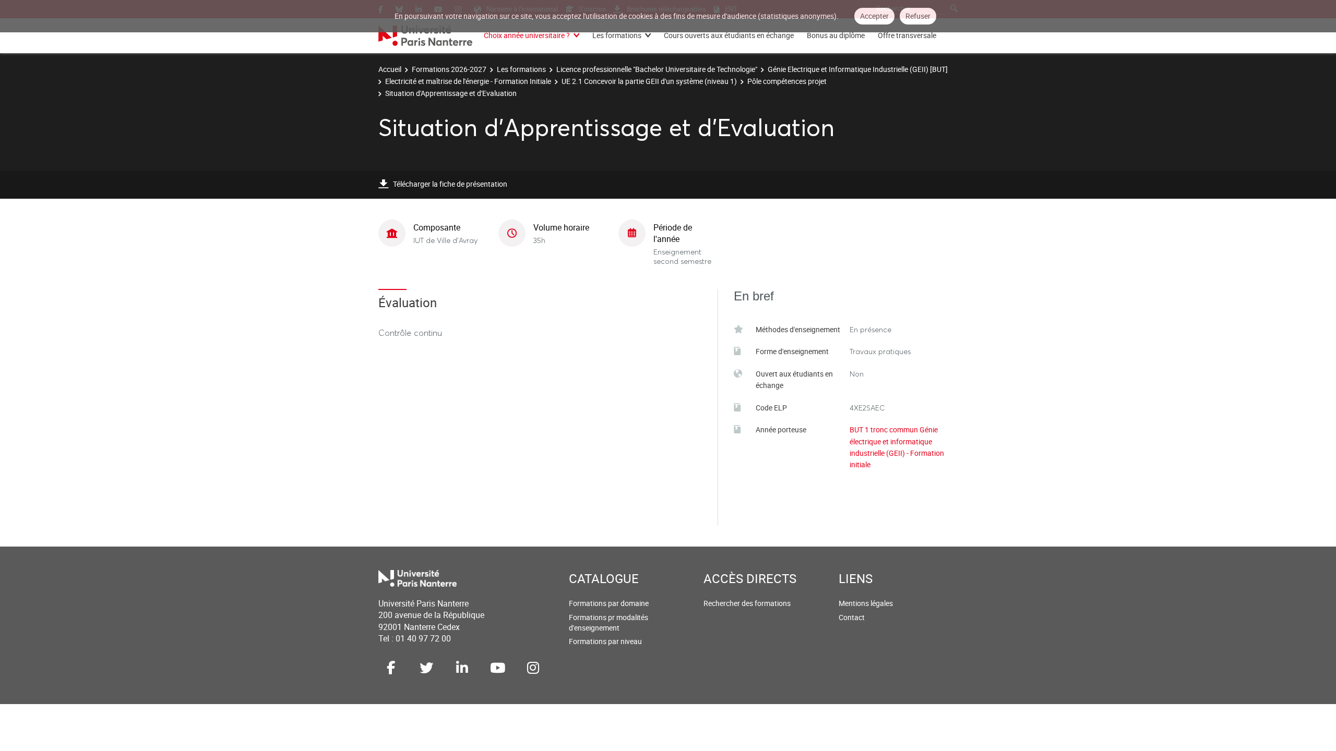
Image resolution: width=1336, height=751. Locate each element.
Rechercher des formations (747, 603)
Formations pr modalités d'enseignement (608, 622)
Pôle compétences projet (787, 81)
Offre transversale (907, 35)
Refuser (918, 16)
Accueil (389, 69)
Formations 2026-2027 (449, 69)
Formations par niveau (605, 641)
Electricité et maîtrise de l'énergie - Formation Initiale (468, 81)
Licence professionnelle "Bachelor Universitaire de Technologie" (656, 69)
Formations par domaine (609, 603)
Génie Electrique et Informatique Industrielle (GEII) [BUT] (858, 69)
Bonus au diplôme (836, 35)
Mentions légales (866, 603)
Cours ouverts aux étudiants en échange (729, 35)
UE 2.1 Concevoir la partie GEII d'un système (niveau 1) (649, 81)
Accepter (874, 16)
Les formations (616, 35)
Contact (852, 617)
